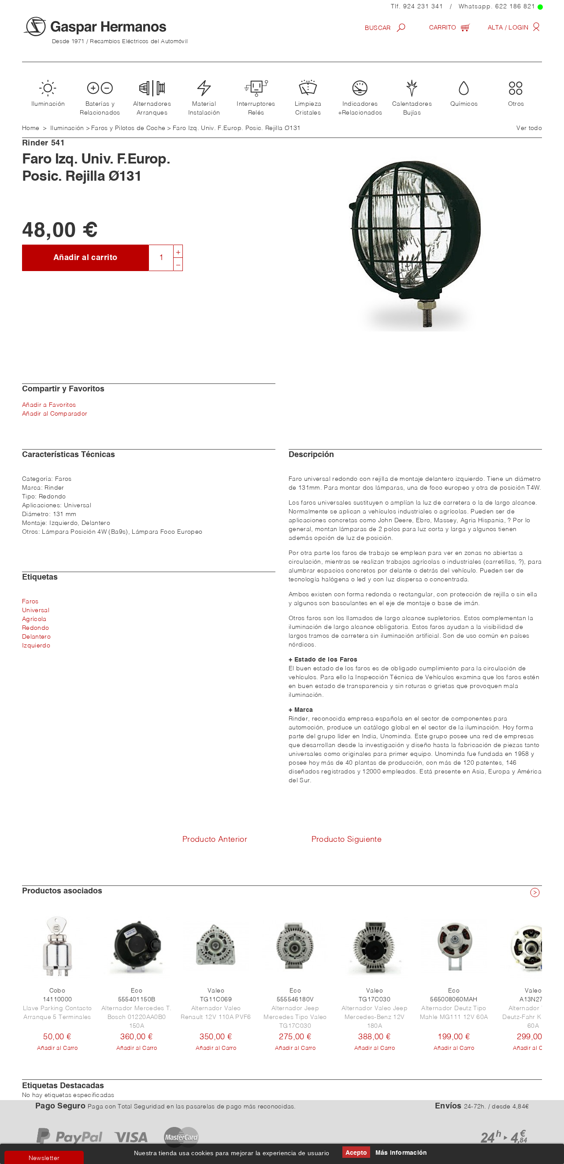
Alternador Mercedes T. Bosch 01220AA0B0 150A (136, 1017)
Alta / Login (509, 28)
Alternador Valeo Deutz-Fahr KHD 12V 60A (533, 1017)
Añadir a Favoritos (49, 405)
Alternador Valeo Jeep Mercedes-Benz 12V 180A (374, 1017)
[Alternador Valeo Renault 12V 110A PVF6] (216, 946)
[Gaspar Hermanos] (112, 26)
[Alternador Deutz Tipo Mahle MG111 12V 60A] (454, 946)
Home (30, 128)
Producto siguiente (347, 840)
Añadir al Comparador (54, 414)
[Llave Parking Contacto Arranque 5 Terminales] (57, 946)
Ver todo (529, 128)
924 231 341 (423, 7)
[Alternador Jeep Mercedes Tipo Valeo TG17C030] (295, 946)
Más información (401, 1153)
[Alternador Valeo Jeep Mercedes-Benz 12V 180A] (374, 946)
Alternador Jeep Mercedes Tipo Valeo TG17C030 (295, 1017)
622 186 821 (515, 7)
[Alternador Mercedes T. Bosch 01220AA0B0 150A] (136, 946)
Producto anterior (214, 840)
